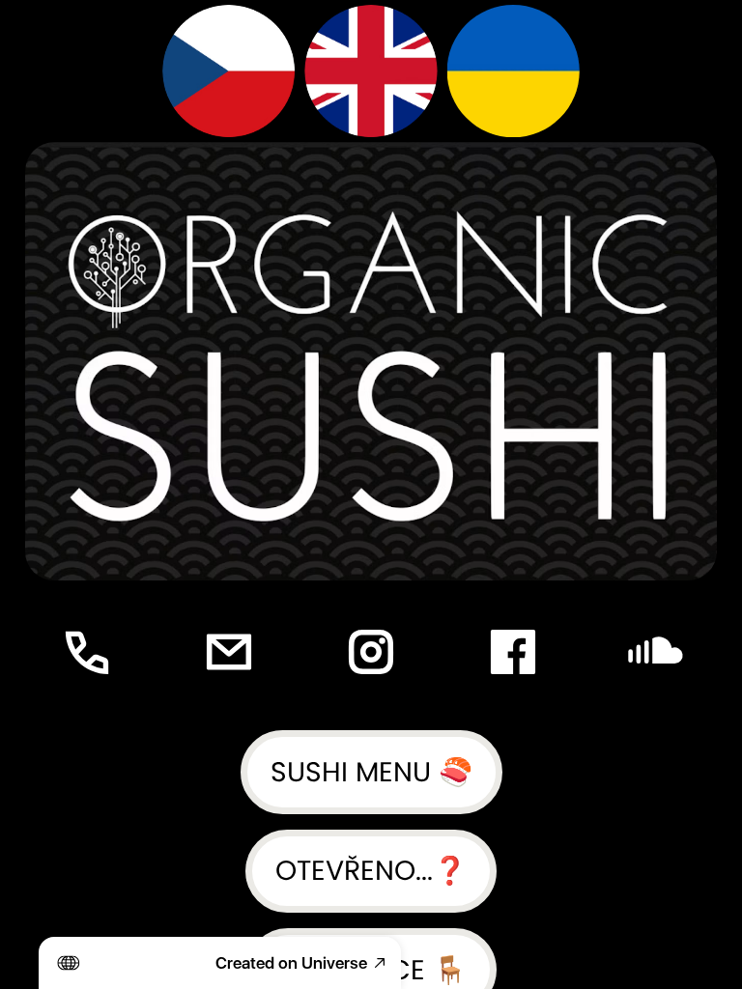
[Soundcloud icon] (656, 651)
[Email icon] (228, 651)
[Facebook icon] (513, 651)
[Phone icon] (86, 651)
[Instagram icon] (371, 651)
